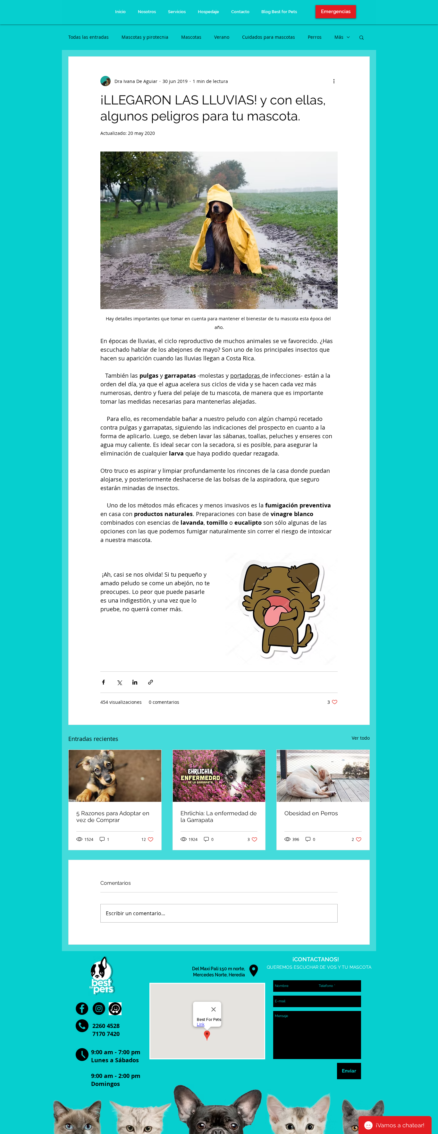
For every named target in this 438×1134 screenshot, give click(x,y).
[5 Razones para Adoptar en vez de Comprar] (115, 776)
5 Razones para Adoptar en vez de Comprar (112, 816)
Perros (315, 37)
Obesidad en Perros (311, 813)
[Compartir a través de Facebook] (103, 682)
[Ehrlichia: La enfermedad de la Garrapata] (219, 776)
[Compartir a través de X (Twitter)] (119, 682)
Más (338, 37)
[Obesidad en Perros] (323, 776)
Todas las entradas (88, 37)
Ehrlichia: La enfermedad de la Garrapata (219, 816)
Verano (221, 37)
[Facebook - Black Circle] (82, 1008)
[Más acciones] (334, 81)
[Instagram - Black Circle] (99, 1008)
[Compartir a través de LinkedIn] (135, 682)
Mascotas (191, 37)
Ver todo (361, 738)
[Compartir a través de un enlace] (150, 682)
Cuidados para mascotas (268, 37)
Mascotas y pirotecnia (145, 37)
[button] (361, 37)
